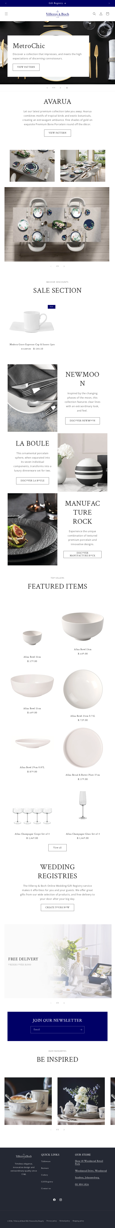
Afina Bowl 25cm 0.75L (82, 716)
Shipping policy (78, 1221)
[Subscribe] (81, 1029)
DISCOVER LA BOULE (32, 480)
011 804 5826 (82, 1184)
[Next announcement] (109, 3)
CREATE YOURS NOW (57, 907)
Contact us (46, 1188)
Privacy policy (52, 1221)
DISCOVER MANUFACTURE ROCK (82, 554)
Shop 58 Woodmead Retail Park (89, 1162)
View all (57, 847)
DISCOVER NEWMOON (82, 420)
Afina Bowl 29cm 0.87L (32, 767)
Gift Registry (47, 1181)
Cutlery (44, 1175)
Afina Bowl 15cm (32, 708)
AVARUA (14, 157)
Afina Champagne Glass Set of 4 (83, 834)
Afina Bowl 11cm (32, 657)
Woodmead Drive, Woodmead (91, 1170)
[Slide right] (64, 266)
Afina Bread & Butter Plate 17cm (83, 775)
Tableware (45, 1161)
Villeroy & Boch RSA (21, 1221)
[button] (6, 14)
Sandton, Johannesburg (87, 1177)
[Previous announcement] (6, 3)
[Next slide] (60, 87)
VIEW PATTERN (26, 67)
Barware (45, 1168)
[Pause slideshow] (68, 87)
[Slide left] (51, 266)
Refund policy (65, 1221)
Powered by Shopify (36, 1221)
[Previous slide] (47, 87)
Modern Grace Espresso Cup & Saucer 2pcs (32, 344)
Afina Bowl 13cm (83, 649)
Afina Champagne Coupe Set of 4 (32, 834)
